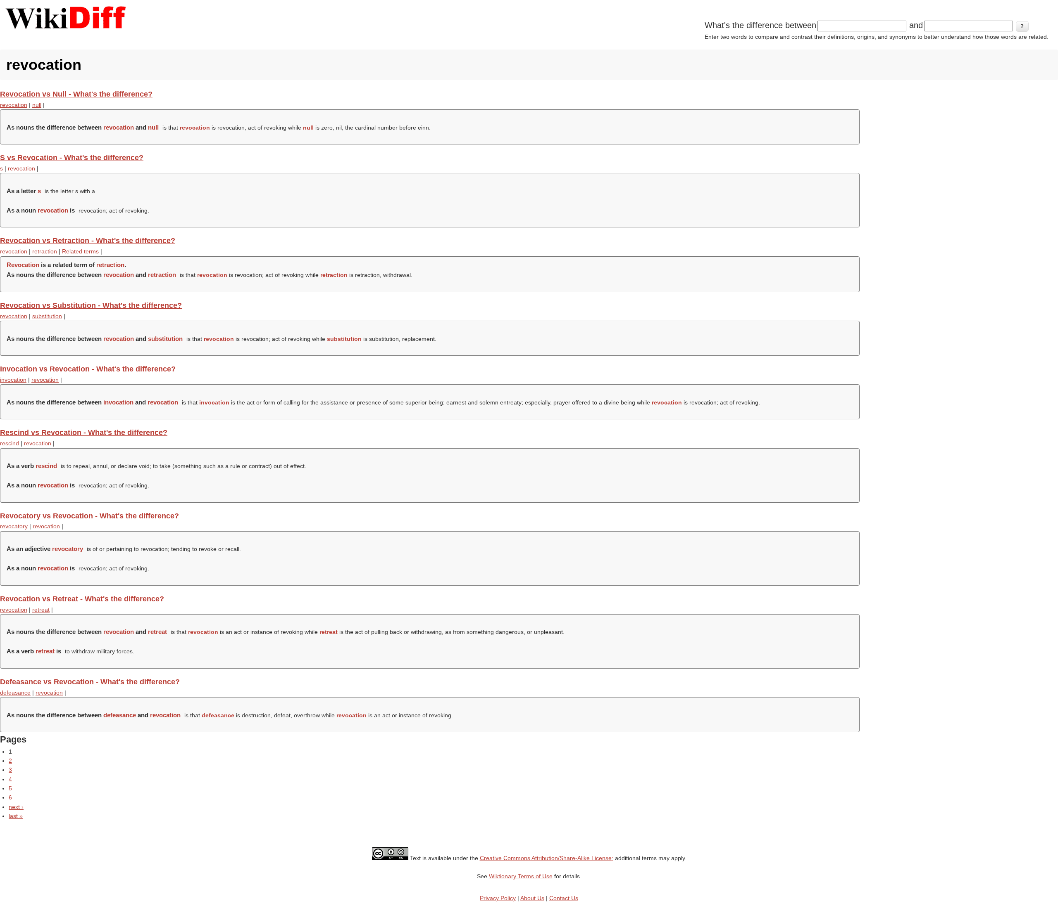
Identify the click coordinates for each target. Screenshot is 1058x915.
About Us (532, 898)
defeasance (15, 692)
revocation (13, 105)
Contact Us (563, 898)
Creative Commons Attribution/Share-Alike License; (546, 858)
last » (16, 816)
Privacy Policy (498, 898)
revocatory (14, 526)
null (36, 105)
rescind (9, 443)
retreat (41, 609)
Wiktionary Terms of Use (521, 876)
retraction (44, 251)
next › (16, 807)
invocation (13, 379)
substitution (47, 316)
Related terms (80, 251)
